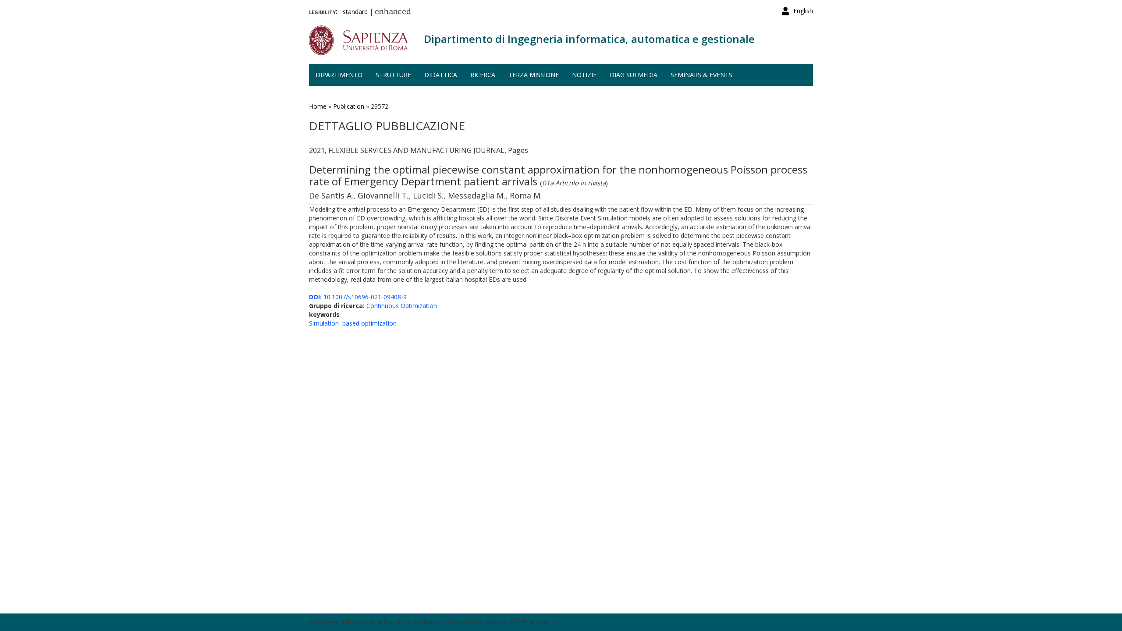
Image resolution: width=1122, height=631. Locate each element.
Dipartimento (339, 75)
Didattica (440, 75)
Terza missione (533, 75)
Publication (348, 106)
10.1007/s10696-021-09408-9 (358, 297)
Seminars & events (701, 75)
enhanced (393, 12)
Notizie (584, 75)
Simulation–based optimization (353, 323)
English (803, 11)
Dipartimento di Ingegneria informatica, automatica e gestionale (589, 39)
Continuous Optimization (401, 305)
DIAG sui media (633, 75)
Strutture (393, 75)
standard (355, 11)
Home (318, 106)
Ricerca (482, 75)
